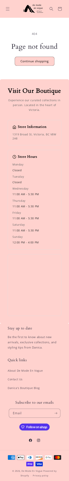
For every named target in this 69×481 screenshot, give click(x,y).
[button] (7, 9)
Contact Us (15, 379)
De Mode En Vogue (32, 470)
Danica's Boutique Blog (24, 388)
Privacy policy (40, 475)
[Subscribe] (56, 413)
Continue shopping (35, 61)
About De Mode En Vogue (25, 370)
